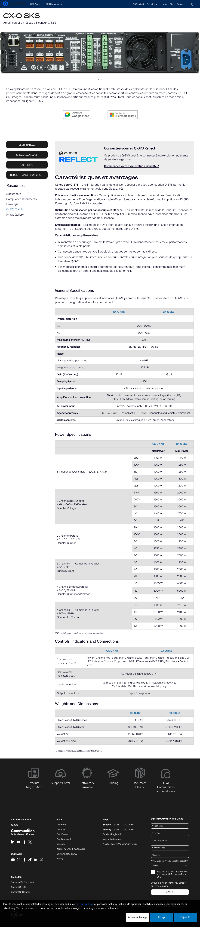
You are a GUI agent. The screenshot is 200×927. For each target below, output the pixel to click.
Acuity (60, 858)
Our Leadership (64, 839)
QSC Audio (16, 855)
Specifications (26, 154)
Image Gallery (15, 215)
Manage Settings (137, 917)
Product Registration (113, 834)
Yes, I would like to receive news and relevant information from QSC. (172, 874)
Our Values (62, 834)
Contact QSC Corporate (22, 882)
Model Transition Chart (27, 175)
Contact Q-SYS (18, 887)
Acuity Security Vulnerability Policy (120, 844)
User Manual (26, 144)
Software (27, 165)
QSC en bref (138, 4)
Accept (161, 917)
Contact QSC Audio (20, 892)
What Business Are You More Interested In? (169, 861)
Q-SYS (14, 825)
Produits (150, 4)
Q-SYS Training (15, 209)
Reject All (185, 917)
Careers (61, 844)
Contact (180, 4)
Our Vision (62, 829)
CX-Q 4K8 (119, 312)
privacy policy (161, 886)
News (164, 4)
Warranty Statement (113, 839)
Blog (172, 4)
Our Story (61, 824)
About (60, 819)
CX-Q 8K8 (169, 312)
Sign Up (170, 892)
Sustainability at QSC (67, 854)
